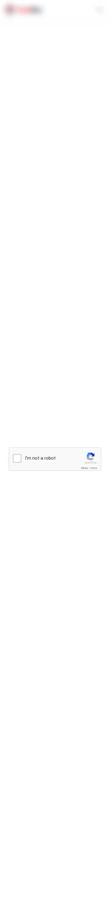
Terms (93, 468)
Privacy (84, 468)
